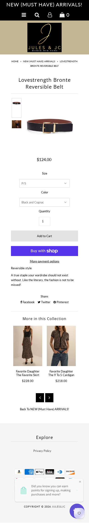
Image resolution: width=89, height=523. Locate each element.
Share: (45, 296)
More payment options (44, 261)
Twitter (45, 302)
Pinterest (62, 302)
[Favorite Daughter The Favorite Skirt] (27, 346)
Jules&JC (58, 506)
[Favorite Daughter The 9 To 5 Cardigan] (61, 346)
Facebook (28, 302)
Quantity (44, 211)
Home (14, 61)
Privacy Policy (42, 451)
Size (44, 173)
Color (44, 192)
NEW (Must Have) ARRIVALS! (39, 61)
